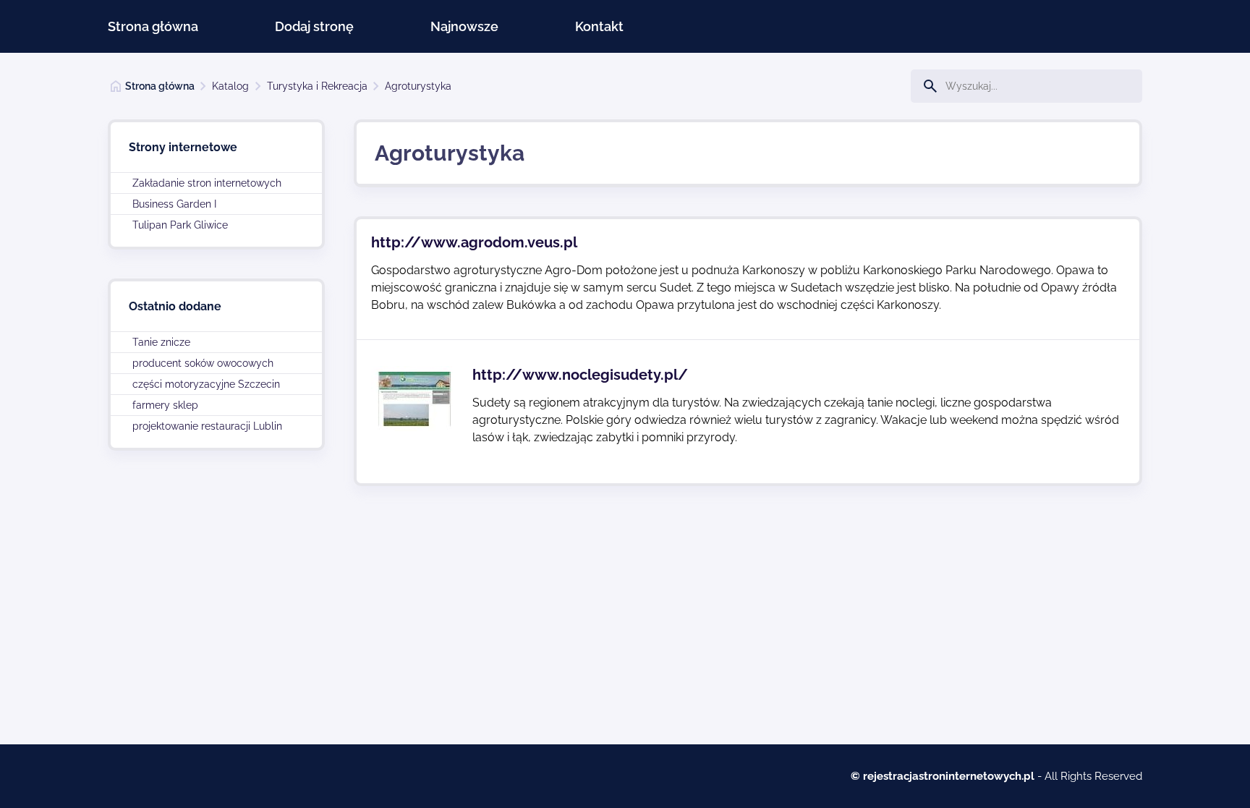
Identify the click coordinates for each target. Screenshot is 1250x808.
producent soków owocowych (202, 363)
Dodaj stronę (314, 26)
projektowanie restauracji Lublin (207, 426)
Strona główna (153, 26)
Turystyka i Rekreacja (317, 86)
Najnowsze (464, 26)
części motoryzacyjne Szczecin (206, 384)
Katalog (230, 86)
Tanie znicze (161, 342)
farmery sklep (165, 405)
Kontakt (599, 26)
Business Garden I (174, 204)
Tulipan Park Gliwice (180, 225)
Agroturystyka (418, 86)
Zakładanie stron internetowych (206, 183)
